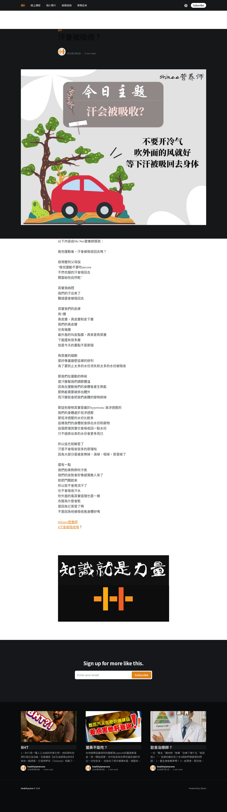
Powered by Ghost (197, 788)
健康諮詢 (66, 5)
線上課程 (35, 5)
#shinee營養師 (68, 522)
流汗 (60, 30)
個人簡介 (51, 5)
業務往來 (82, 5)
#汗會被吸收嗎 (68, 527)
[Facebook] (185, 5)
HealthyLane (27, 788)
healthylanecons (77, 50)
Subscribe (198, 5)
